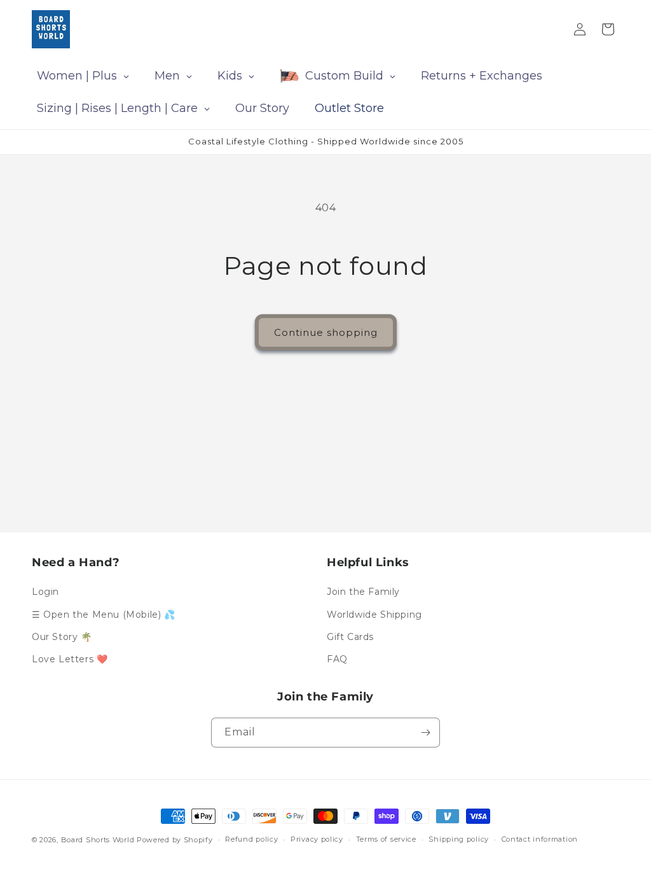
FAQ (337, 659)
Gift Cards (350, 637)
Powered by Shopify (175, 839)
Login (45, 591)
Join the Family (363, 591)
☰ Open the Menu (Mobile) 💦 (103, 614)
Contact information (540, 839)
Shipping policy (458, 839)
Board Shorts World (98, 839)
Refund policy (251, 839)
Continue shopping (326, 332)
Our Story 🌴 (62, 637)
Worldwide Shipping (374, 614)
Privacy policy (317, 839)
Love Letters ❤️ (69, 659)
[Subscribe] (425, 732)
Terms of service (386, 839)
